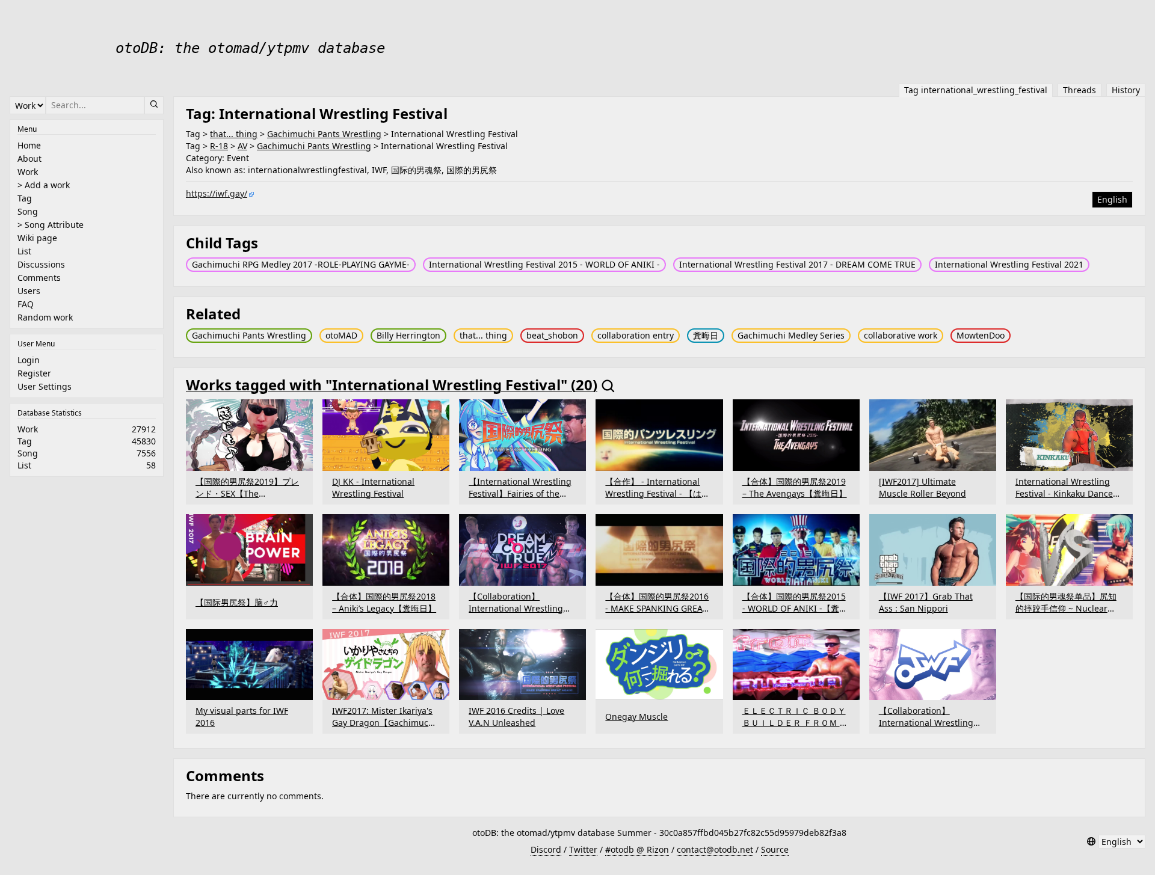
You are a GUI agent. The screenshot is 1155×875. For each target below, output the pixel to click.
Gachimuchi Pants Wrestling (324, 134)
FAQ (25, 304)
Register (34, 373)
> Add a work (43, 185)
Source (775, 849)
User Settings (44, 386)
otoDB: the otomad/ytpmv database (250, 48)
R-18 (219, 146)
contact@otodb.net (715, 849)
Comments (39, 277)
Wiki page (37, 238)
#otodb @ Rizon (637, 849)
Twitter (583, 849)
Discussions (41, 264)
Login (28, 360)
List (24, 251)
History (1126, 90)
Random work (45, 317)
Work (27, 171)
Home (29, 145)
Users (28, 290)
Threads (1079, 90)
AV (242, 146)
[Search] (154, 105)
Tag (24, 198)
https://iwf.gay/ (216, 193)
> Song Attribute (50, 224)
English (1112, 199)
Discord (546, 849)
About (29, 158)
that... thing (233, 134)
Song (27, 211)
